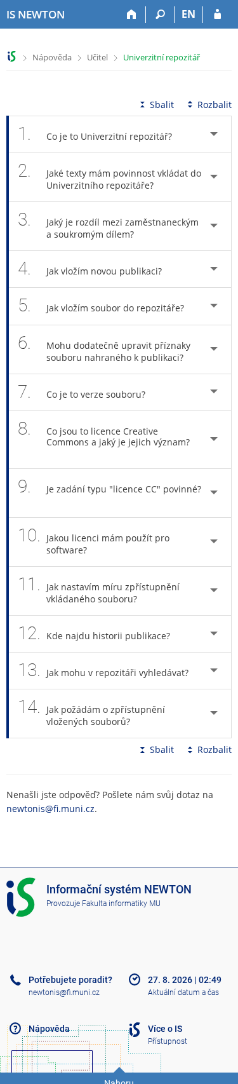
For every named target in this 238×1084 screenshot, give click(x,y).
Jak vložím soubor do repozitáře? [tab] (101, 305)
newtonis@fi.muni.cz (50, 809)
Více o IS (165, 1029)
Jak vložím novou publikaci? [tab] (90, 268)
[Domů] (131, 14)
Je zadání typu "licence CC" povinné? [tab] (109, 486)
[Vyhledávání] (160, 14)
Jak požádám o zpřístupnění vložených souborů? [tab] (91, 712)
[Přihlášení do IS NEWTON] (217, 14)
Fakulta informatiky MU (121, 903)
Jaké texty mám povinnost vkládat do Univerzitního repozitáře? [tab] (109, 175)
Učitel (97, 57)
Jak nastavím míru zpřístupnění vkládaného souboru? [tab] (99, 589)
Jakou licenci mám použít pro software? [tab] (93, 540)
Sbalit (162, 104)
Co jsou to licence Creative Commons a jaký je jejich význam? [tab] (104, 433)
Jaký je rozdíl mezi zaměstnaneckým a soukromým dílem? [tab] (108, 224)
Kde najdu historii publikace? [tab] (94, 633)
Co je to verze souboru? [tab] (81, 391)
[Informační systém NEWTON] (11, 56)
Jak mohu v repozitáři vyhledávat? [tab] (103, 670)
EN (188, 14)
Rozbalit (214, 104)
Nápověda (52, 57)
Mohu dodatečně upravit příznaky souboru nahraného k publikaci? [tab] (104, 347)
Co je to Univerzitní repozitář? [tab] (95, 133)
